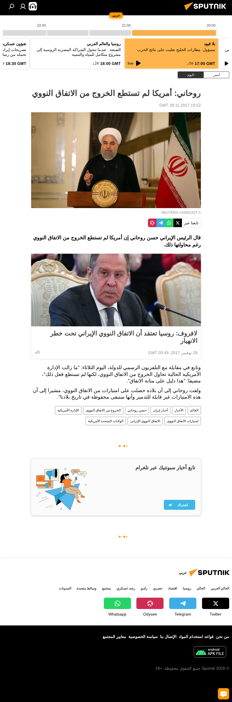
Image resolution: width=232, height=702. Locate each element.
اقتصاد (172, 588)
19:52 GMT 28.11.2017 (180, 105)
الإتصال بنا (168, 636)
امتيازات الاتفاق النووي (182, 421)
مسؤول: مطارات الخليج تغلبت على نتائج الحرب (176, 49)
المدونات (65, 588)
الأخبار (179, 410)
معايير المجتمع (114, 636)
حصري (157, 588)
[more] (37, 352)
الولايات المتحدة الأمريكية (105, 421)
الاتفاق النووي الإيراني (145, 421)
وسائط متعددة (86, 588)
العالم (194, 410)
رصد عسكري (126, 588)
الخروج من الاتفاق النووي (103, 410)
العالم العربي (220, 588)
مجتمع (106, 588)
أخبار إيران (160, 410)
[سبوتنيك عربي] (207, 11)
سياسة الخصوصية (143, 636)
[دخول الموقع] (23, 6)
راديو (144, 588)
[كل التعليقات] (223, 693)
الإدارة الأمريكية (68, 410)
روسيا (187, 588)
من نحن (222, 636)
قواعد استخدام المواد (196, 636)
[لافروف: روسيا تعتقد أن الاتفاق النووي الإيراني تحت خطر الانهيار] (116, 290)
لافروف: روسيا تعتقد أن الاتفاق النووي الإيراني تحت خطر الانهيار (123, 337)
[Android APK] (210, 652)
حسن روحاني (137, 410)
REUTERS (170, 213)
